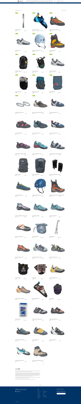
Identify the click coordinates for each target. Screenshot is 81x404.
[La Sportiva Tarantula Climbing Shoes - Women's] (23, 145)
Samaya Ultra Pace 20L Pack (18, 91)
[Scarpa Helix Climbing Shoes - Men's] (23, 186)
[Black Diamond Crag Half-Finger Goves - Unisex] (58, 165)
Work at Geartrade (45, 396)
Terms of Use (39, 395)
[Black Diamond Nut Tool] (58, 227)
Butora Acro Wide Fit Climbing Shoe (19, 236)
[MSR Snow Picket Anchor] (23, 21)
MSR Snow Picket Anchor (18, 29)
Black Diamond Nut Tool (52, 236)
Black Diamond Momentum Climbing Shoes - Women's (55, 153)
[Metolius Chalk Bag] (58, 289)
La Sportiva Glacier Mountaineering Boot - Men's (37, 360)
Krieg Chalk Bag (34, 277)
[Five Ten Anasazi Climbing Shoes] (23, 124)
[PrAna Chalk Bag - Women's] (40, 62)
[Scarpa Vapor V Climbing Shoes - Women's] (40, 248)
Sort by (16, 10)
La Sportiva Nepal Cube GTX (53, 50)
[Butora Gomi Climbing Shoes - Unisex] (40, 124)
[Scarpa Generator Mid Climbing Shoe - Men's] (58, 21)
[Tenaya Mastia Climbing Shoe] (40, 21)
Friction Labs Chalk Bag (17, 277)
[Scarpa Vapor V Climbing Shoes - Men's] (58, 248)
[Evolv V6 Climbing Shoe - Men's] (58, 331)
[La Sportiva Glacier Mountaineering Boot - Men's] (40, 351)
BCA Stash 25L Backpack (18, 174)
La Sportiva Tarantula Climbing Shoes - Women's (20, 153)
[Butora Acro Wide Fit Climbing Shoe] (23, 227)
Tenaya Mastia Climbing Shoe (35, 29)
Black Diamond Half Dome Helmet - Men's (36, 50)
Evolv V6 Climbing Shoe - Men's (53, 339)
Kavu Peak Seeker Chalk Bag (35, 236)
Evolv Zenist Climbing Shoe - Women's (19, 360)
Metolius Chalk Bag (52, 298)
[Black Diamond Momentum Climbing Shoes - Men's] (40, 103)
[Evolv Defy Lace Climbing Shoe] (58, 62)
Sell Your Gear (39, 391)
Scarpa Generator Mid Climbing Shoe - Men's (54, 29)
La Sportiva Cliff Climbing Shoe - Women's (19, 339)
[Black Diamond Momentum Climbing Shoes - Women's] (58, 145)
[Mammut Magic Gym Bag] (58, 83)
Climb (17, 4)
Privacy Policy (39, 396)
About (38, 390)
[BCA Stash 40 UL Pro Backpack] (40, 165)
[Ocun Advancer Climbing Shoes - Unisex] (58, 103)
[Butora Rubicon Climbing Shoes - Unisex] (40, 145)
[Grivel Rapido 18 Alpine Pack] (23, 62)
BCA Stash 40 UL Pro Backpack (35, 174)
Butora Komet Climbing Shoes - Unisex (54, 277)
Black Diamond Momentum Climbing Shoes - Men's (38, 112)
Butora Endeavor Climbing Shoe (35, 215)
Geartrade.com (18, 401)
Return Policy (44, 395)
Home (15, 4)
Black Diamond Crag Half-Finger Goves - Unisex (55, 174)
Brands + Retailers (45, 391)
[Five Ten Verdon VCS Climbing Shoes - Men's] (40, 310)
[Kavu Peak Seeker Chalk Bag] (40, 227)
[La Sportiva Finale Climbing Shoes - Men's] (23, 289)
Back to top (40, 385)
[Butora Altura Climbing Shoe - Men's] (23, 248)
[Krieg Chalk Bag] (40, 269)
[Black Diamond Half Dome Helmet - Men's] (40, 41)
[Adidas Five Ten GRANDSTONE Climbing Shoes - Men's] (23, 207)
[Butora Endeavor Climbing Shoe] (40, 207)
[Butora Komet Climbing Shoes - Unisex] (58, 269)
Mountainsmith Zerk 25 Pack (35, 91)
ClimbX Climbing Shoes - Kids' (35, 339)
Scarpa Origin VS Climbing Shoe (35, 298)
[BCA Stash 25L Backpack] (23, 165)
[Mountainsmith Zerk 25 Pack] (40, 83)
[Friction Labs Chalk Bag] (23, 269)
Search (43, 390)
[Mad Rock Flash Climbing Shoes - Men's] (58, 310)
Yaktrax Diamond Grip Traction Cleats (19, 112)
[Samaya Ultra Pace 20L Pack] (23, 83)
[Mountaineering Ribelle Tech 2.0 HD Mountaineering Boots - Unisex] (58, 186)
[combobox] (39, 1)
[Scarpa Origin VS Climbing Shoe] (40, 289)
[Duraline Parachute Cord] (23, 310)
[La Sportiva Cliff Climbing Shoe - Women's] (23, 331)
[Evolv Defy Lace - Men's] (23, 41)
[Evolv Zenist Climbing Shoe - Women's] (23, 351)
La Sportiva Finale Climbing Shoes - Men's (19, 298)
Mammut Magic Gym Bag (52, 91)
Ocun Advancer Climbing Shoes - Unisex (54, 112)
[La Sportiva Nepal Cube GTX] (58, 41)
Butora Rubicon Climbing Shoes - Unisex (36, 153)
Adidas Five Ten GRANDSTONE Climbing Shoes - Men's (21, 215)
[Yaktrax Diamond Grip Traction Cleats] (23, 103)
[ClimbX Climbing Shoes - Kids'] (40, 331)
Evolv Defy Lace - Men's (17, 50)
